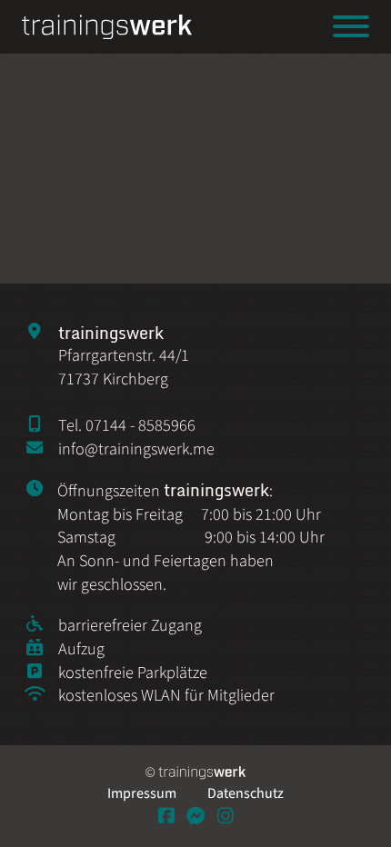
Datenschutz (245, 793)
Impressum (141, 793)
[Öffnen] (351, 26)
